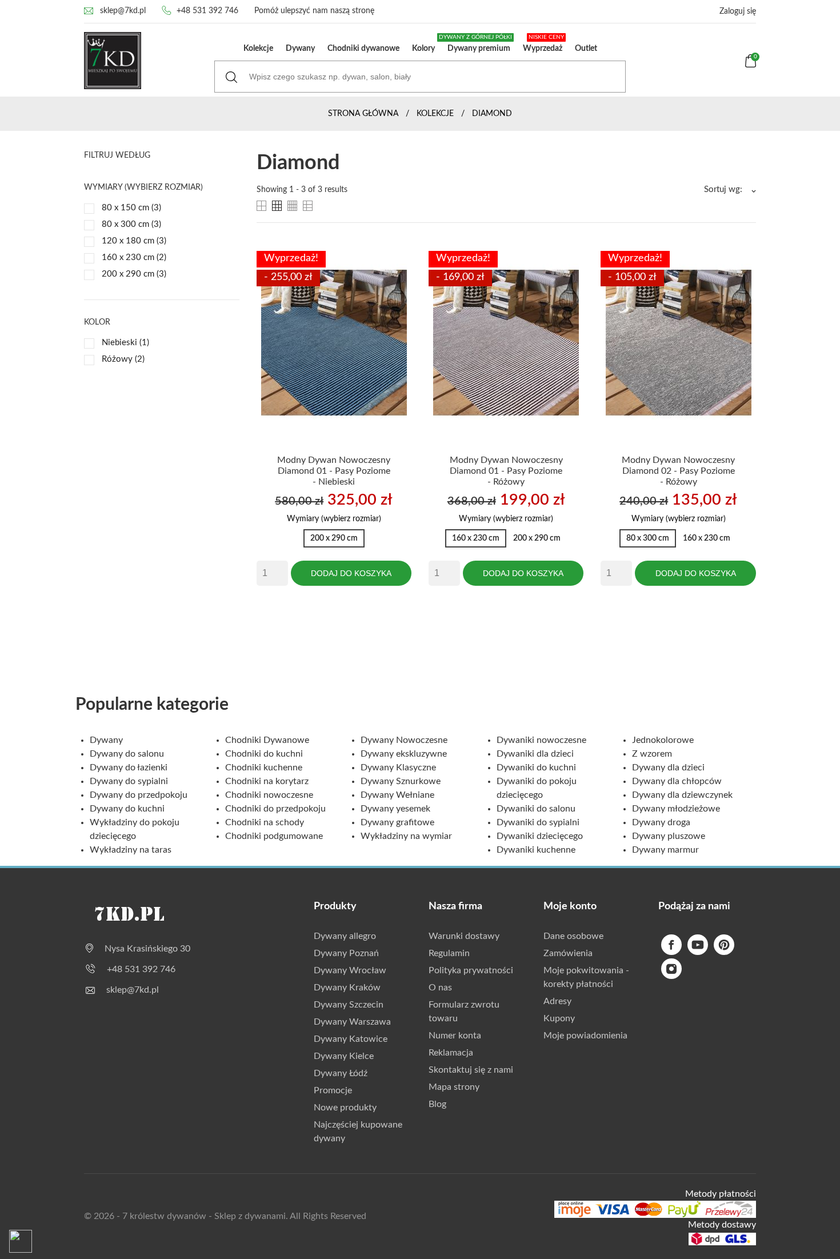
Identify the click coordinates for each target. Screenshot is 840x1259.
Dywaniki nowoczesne (541, 740)
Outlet (586, 49)
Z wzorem (652, 753)
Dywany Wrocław (350, 970)
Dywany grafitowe (397, 822)
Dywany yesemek (395, 808)
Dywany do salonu (127, 753)
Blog (437, 1104)
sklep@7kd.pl (123, 11)
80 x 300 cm (131, 224)
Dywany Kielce (344, 1056)
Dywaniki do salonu (536, 808)
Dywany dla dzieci (668, 767)
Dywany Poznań (346, 953)
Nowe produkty (345, 1107)
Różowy (123, 359)
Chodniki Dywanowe (267, 740)
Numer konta (455, 1035)
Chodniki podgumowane (274, 836)
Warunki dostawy (464, 936)
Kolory (423, 49)
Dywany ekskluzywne (404, 753)
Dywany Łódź (340, 1073)
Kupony (559, 1018)
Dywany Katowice (350, 1039)
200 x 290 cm (134, 274)
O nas (440, 987)
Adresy (557, 1001)
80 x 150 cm (131, 207)
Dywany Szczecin (348, 1004)
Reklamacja (451, 1052)
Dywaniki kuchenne (536, 849)
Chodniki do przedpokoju (275, 808)
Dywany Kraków (347, 987)
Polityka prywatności (471, 970)
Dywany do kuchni (127, 808)
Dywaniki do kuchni (536, 767)
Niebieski (125, 342)
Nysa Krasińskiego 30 (147, 948)
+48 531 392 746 (207, 11)
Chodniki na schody (264, 822)
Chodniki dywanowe (363, 49)
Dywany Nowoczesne (404, 740)
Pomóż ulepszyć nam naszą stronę (314, 11)
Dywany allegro (345, 936)
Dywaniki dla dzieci (535, 753)
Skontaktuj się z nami (471, 1069)
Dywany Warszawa (352, 1021)
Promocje (333, 1090)
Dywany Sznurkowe (401, 781)
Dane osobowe (573, 936)
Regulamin (449, 953)
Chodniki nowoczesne (269, 795)
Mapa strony (454, 1087)
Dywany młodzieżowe (676, 808)
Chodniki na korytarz (267, 781)
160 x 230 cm (134, 257)
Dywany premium (476, 43)
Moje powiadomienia (585, 1035)
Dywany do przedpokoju (138, 795)
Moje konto (570, 906)
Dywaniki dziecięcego (540, 836)
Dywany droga (661, 822)
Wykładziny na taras (130, 849)
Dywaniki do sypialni (538, 822)
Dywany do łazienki (128, 767)
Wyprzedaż (543, 43)
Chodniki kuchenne (263, 767)
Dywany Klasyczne (398, 767)
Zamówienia (568, 953)
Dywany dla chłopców (677, 781)
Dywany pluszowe (668, 836)
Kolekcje (258, 49)
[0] (750, 65)
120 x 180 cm (134, 241)
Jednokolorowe (663, 740)
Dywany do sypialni (129, 781)
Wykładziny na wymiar (406, 836)
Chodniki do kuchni (264, 753)
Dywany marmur (665, 849)
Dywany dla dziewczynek (682, 795)
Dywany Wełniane (397, 795)
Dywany (300, 49)
